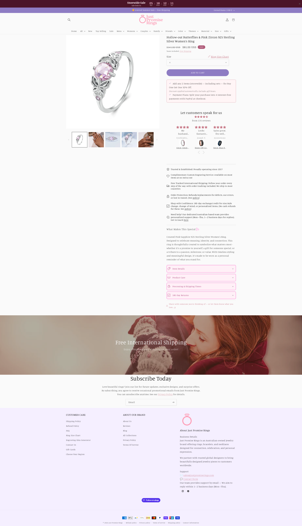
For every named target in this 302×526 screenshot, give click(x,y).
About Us (127, 421)
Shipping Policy (73, 421)
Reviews (126, 426)
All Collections (129, 435)
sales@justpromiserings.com (198, 475)
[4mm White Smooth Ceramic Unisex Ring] (219, 143)
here (186, 220)
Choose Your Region (75, 454)
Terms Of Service (131, 445)
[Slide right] (156, 139)
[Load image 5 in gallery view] (146, 139)
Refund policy (131, 523)
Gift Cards (71, 449)
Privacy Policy (165, 394)
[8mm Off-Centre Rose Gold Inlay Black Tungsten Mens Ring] (182, 143)
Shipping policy (174, 523)
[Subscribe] (173, 402)
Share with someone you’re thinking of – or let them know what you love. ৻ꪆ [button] (201, 305)
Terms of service (159, 523)
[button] (69, 20)
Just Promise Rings (116, 523)
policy (196, 197)
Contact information (191, 523)
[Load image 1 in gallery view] (79, 139)
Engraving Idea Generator (78, 440)
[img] (201, 117)
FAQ (68, 431)
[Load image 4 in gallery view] (129, 139)
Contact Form (190, 479)
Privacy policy (144, 523)
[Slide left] (68, 139)
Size (198, 56)
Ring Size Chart (73, 435)
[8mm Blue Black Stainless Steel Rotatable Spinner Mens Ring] (201, 143)
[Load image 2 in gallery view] (96, 139)
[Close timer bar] (300, 4)
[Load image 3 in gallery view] (112, 139)
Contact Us (71, 445)
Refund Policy (72, 426)
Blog (125, 431)
